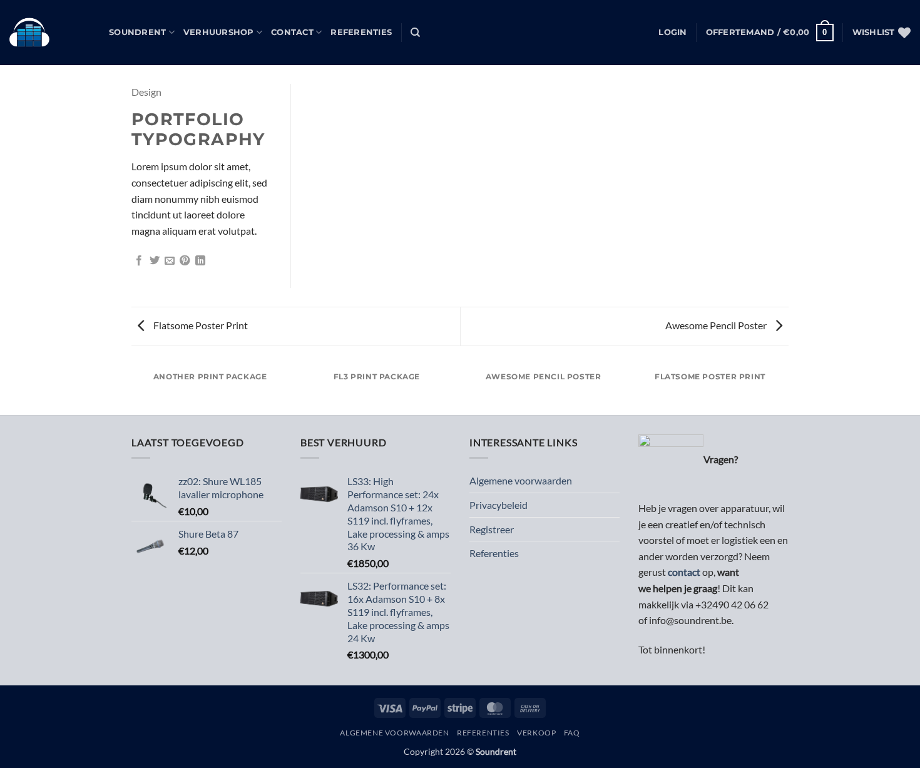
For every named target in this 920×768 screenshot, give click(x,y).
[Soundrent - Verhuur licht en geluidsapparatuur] (49, 32)
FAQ (572, 732)
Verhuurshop (218, 32)
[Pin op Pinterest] (185, 261)
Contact (292, 32)
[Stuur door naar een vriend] (170, 261)
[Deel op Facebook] (139, 261)
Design (146, 92)
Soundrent (137, 32)
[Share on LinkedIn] (200, 261)
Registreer (491, 529)
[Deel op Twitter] (155, 261)
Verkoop (536, 732)
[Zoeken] (415, 32)
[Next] (786, 389)
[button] (672, 32)
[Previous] (134, 389)
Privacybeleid (498, 505)
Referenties (361, 32)
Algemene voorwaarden (520, 480)
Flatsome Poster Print (199, 325)
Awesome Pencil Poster (717, 325)
